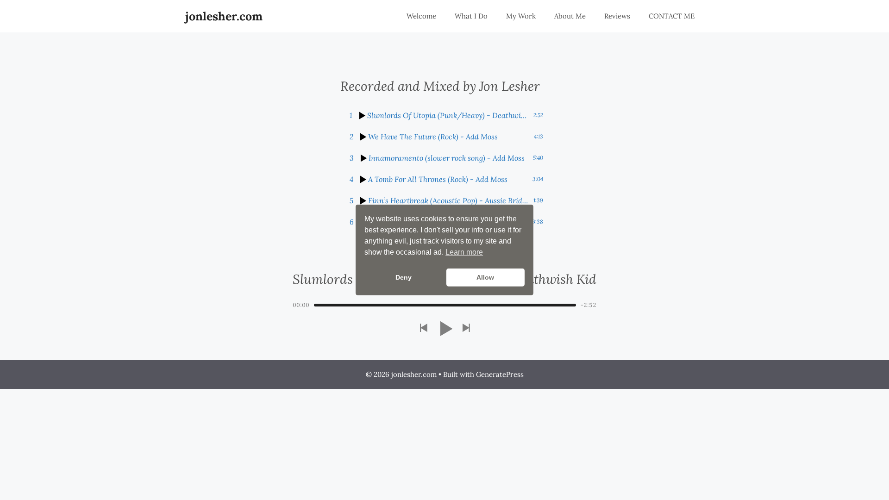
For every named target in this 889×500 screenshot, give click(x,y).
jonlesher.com (224, 16)
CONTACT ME (672, 16)
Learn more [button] (464, 252)
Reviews (617, 16)
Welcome (421, 16)
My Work (521, 16)
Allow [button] (485, 277)
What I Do (471, 16)
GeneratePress (500, 374)
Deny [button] (403, 277)
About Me (570, 16)
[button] (423, 328)
